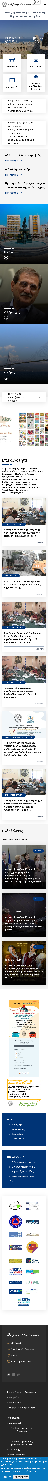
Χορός (23, 468)
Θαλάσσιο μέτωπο (11, 482)
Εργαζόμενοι (8, 476)
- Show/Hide (34, 2)
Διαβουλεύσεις (14, 1402)
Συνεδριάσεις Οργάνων (13, 492)
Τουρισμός (7, 487)
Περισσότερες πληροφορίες (25, 1471)
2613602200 (17, 1343)
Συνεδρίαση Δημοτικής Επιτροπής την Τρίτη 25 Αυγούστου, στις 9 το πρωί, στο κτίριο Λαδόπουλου (22, 532)
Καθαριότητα (33, 487)
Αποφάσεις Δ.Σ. (18, 1138)
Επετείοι (33, 468)
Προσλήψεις (17, 1134)
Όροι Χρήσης (13, 1449)
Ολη (4, 468)
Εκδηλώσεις (22, 490)
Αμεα (40, 471)
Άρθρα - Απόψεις (10, 471)
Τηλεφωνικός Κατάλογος (23, 1162)
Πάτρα (14, 1355)
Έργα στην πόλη (28, 471)
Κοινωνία (26, 482)
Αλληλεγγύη (8, 484)
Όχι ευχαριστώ (21, 1477)
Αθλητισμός (21, 484)
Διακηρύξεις (17, 1124)
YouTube (8, 1374)
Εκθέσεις (20, 476)
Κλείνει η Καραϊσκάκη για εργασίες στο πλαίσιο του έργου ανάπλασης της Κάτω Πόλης (22, 584)
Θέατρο (32, 484)
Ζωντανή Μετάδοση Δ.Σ (23, 1166)
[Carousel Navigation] (7, 51)
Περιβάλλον (19, 487)
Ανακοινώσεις (18, 1129)
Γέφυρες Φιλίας (24, 416)
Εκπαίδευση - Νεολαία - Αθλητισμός (19, 474)
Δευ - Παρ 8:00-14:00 (21, 1361)
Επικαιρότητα (14, 1392)
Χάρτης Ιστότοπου (16, 1454)
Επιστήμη (33, 479)
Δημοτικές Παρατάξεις (22, 1171)
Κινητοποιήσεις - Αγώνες (14, 479)
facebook (13, 1374)
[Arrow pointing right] (24, 443)
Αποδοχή (6, 1476)
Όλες (4, 839)
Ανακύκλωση (8, 490)
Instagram (18, 1374)
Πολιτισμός (13, 468)
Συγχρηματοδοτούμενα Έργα (21, 1178)
